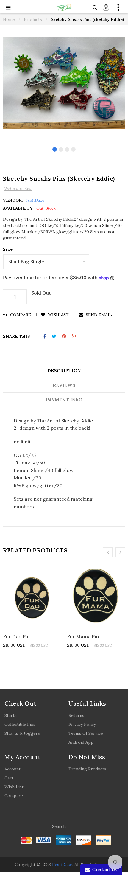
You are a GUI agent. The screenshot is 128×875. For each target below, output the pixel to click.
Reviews (64, 385)
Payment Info (64, 400)
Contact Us (104, 869)
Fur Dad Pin (16, 636)
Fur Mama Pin (83, 636)
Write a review (18, 188)
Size (8, 249)
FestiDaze (62, 864)
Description (64, 370)
